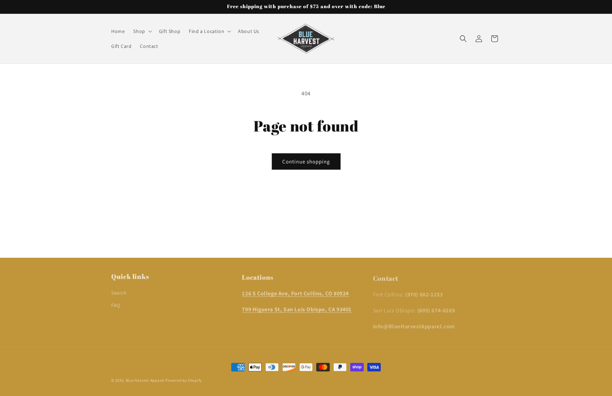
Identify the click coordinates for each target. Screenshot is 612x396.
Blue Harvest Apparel (146, 379)
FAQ (115, 303)
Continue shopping (306, 161)
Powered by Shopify (183, 379)
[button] (141, 31)
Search (119, 291)
